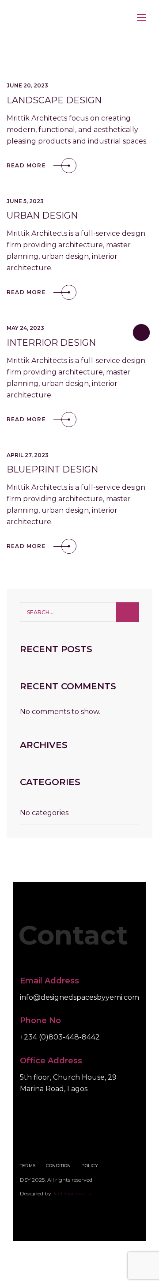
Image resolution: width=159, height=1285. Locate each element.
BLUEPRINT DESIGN (52, 469)
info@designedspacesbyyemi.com (79, 997)
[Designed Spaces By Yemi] (73, 18)
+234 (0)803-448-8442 (60, 1037)
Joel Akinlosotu (72, 1193)
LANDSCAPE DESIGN (54, 100)
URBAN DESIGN (42, 215)
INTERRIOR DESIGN (51, 342)
